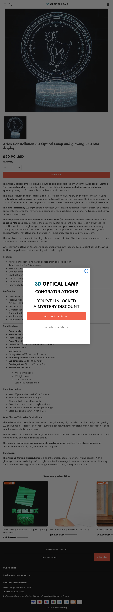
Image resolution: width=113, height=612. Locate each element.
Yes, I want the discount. (56, 316)
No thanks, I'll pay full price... (57, 327)
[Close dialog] (86, 271)
